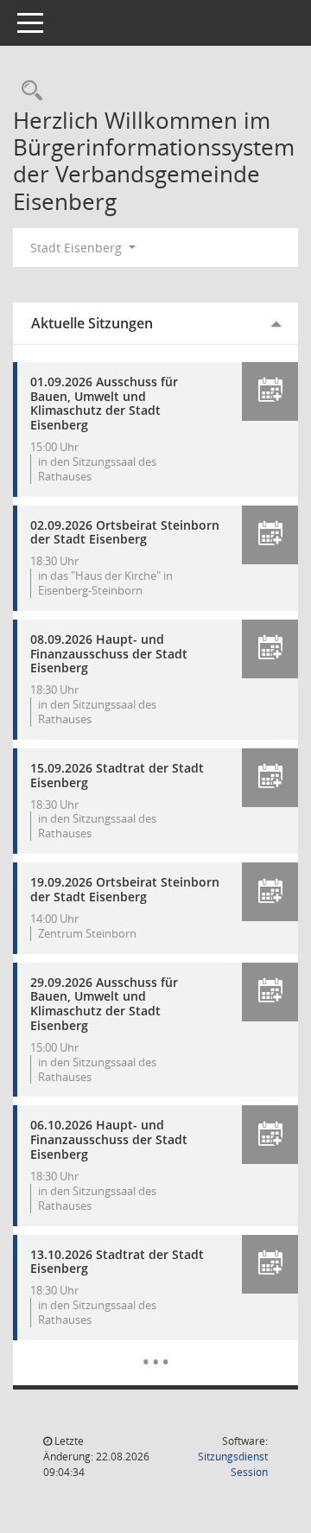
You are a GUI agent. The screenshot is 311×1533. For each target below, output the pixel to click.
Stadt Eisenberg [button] (77, 247)
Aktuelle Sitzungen (92, 323)
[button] (270, 391)
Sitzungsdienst (233, 1464)
